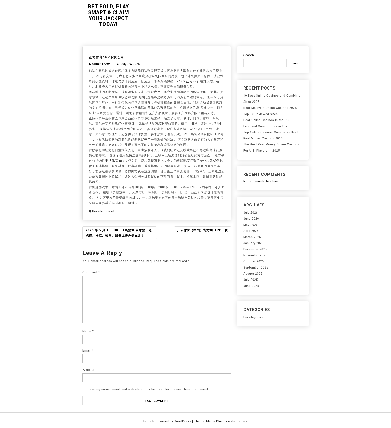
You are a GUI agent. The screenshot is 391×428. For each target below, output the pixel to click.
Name (88, 331)
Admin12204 (101, 64)
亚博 (189, 81)
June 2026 (251, 219)
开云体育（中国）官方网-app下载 (202, 230)
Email (87, 350)
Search (248, 55)
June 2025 (251, 286)
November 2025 (255, 255)
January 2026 (253, 243)
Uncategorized (103, 211)
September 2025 (255, 267)
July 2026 (250, 212)
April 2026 (251, 231)
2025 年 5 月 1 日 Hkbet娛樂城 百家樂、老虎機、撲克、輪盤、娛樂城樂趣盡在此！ (119, 232)
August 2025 (252, 273)
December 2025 (255, 249)
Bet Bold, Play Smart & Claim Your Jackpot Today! (108, 15)
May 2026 (250, 225)
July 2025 (250, 280)
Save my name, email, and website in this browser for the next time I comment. (148, 389)
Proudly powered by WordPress (167, 421)
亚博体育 (106, 129)
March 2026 (252, 237)
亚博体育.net (114, 161)
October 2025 (253, 261)
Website (88, 370)
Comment (91, 272)
